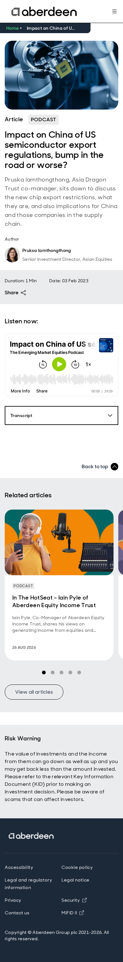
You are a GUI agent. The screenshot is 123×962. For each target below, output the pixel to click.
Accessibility (19, 867)
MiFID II (73, 913)
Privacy (13, 900)
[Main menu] (114, 11)
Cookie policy (77, 867)
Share (11, 292)
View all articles (34, 692)
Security (71, 900)
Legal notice (76, 880)
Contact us (17, 913)
